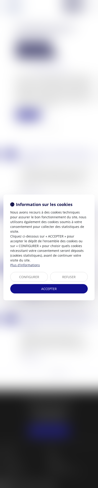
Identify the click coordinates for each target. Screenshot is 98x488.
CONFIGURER (29, 277)
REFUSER (69, 277)
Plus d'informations (25, 265)
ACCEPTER (49, 289)
